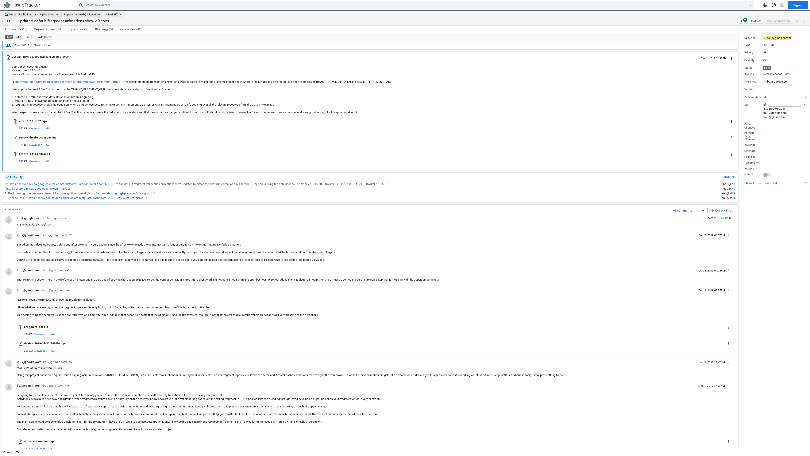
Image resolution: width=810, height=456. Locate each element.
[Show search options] (750, 5)
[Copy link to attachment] (48, 128)
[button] (775, 45)
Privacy (7, 452)
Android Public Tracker (22, 14)
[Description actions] (731, 58)
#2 (70, 235)
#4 (68, 290)
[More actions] (805, 21)
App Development (50, 14)
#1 (70, 56)
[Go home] (3, 21)
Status (748, 67)
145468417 (111, 14)
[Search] (81, 5)
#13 (732, 193)
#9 (733, 188)
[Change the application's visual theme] (765, 5)
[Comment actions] (728, 235)
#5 (70, 362)
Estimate (749, 150)
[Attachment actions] (731, 121)
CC (746, 104)
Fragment (95, 14)
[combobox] (416, 5)
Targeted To (751, 162)
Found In (749, 156)
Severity (749, 60)
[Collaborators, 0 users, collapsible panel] (784, 97)
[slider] (741, 241)
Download (35, 128)
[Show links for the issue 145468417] (120, 14)
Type (747, 44)
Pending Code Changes (749, 136)
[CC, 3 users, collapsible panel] (784, 105)
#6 (68, 385)
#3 (68, 270)
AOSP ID (749, 145)
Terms (20, 452)
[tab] (16, 29)
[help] (774, 5)
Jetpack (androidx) (74, 14)
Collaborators (752, 97)
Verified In (750, 168)
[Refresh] (8, 21)
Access (749, 74)
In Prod (748, 174)
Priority (748, 52)
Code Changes (749, 126)
